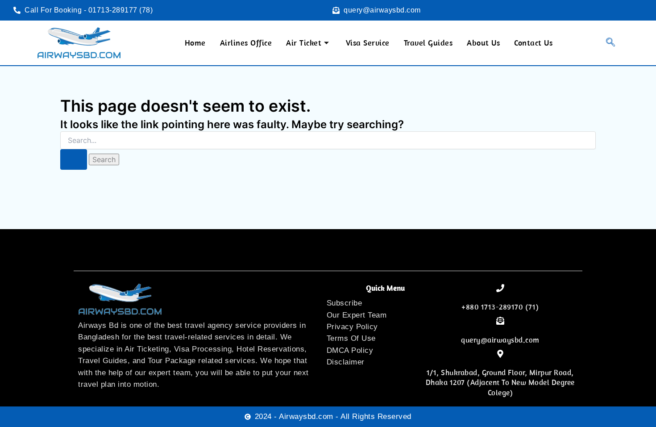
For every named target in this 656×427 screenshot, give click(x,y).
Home (195, 43)
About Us (483, 43)
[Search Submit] (73, 159)
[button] (605, 43)
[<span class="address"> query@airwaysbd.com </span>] (500, 321)
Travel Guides (428, 43)
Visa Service (368, 43)
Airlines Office (246, 43)
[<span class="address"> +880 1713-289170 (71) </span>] (500, 288)
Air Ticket (303, 43)
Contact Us (533, 43)
